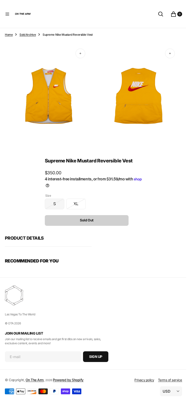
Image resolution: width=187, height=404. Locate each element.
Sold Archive (27, 34)
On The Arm (35, 380)
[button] (7, 14)
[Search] (157, 14)
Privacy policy (140, 380)
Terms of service (166, 380)
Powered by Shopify (68, 380)
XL (78, 203)
